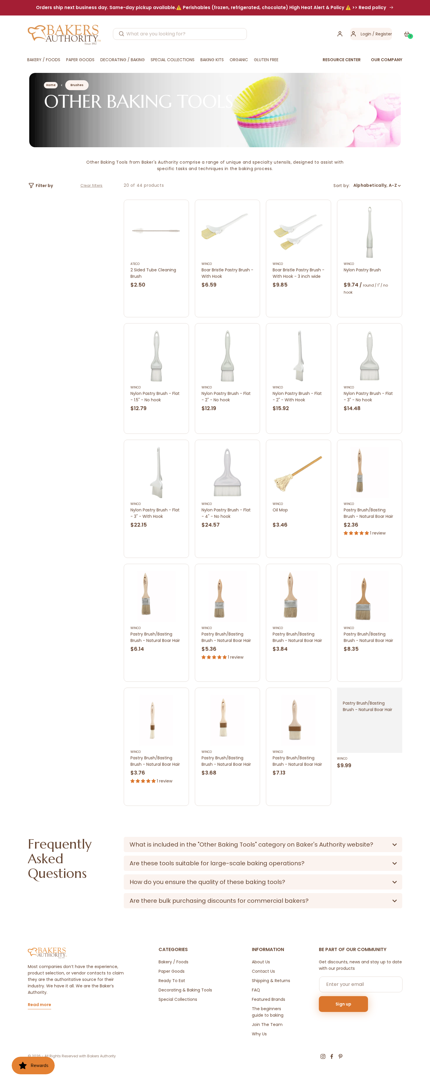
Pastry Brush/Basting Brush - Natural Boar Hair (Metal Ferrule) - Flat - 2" (227, 637)
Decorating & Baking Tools (185, 990)
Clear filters (91, 185)
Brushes (76, 85)
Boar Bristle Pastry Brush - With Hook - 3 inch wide (298, 273)
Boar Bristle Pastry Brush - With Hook (227, 273)
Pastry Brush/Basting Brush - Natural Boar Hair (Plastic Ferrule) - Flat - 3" (297, 761)
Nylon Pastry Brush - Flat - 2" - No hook (226, 396)
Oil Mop (280, 510)
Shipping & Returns (271, 981)
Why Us (259, 1034)
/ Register (381, 34)
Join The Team (267, 1024)
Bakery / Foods (173, 962)
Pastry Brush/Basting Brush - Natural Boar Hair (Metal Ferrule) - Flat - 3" (369, 637)
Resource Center (342, 60)
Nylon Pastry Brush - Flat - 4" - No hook (226, 513)
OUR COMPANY (386, 60)
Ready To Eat (172, 981)
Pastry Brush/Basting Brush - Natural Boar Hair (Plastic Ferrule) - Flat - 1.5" (226, 761)
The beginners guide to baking (267, 1012)
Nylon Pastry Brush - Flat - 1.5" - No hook (155, 396)
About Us (261, 962)
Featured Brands (268, 999)
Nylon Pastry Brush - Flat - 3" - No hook (368, 396)
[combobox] (180, 34)
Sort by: (341, 186)
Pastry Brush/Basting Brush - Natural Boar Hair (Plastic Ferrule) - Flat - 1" (156, 761)
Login (366, 34)
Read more (39, 1005)
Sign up (343, 1004)
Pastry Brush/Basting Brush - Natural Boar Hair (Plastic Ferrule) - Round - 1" (369, 706)
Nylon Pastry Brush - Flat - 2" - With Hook (297, 396)
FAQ (256, 990)
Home (51, 85)
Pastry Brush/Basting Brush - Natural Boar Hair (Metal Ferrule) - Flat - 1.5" (155, 637)
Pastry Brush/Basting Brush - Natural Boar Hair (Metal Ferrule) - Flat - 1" (368, 513)
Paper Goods (172, 971)
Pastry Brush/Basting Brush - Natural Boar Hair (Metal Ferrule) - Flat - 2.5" (297, 637)
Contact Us (263, 971)
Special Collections (178, 999)
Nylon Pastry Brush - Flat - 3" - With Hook (155, 513)
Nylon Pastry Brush (362, 270)
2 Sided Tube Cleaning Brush (153, 273)
